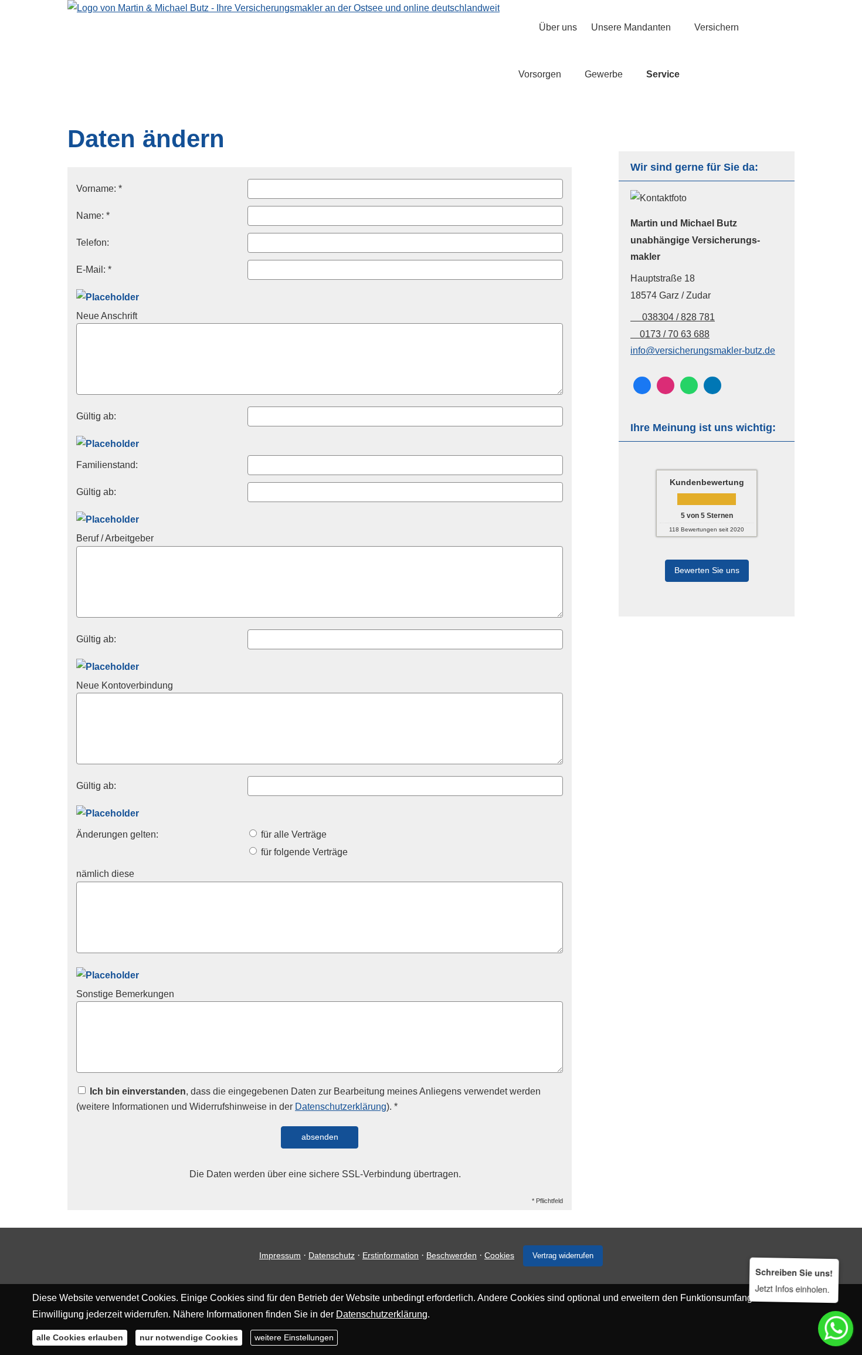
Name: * (93, 216)
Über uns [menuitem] (558, 27)
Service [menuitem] (663, 74)
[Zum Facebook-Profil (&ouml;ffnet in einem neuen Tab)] (642, 385)
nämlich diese (105, 874)
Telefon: (92, 243)
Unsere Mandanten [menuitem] (631, 27)
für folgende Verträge (303, 852)
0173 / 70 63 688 (675, 334)
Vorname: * (99, 189)
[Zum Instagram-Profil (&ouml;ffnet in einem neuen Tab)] (665, 385)
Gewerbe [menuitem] (604, 74)
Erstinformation (390, 1255)
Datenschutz (331, 1255)
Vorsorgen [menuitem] (539, 74)
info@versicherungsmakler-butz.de (702, 350)
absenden (319, 1136)
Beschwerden (451, 1255)
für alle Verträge (293, 834)
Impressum (280, 1255)
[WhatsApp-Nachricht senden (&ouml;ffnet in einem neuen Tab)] (689, 385)
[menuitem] (521, 27)
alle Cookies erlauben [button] (79, 1337)
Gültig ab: (96, 416)
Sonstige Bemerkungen (125, 994)
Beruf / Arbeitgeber (115, 538)
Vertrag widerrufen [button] (562, 1255)
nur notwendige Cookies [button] (189, 1337)
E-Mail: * (93, 270)
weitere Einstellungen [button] (294, 1337)
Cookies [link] (499, 1255)
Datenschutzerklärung (340, 1107)
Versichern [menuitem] (716, 27)
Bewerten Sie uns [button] (706, 570)
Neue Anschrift (106, 316)
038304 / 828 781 (677, 317)
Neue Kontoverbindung (124, 685)
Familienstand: (107, 465)
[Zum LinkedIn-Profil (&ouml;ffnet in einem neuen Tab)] (712, 385)
